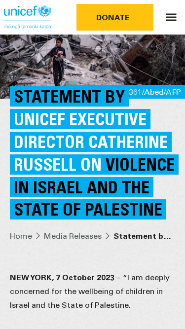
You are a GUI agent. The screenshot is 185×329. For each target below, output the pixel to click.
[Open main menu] (171, 17)
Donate (113, 17)
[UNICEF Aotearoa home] (27, 17)
